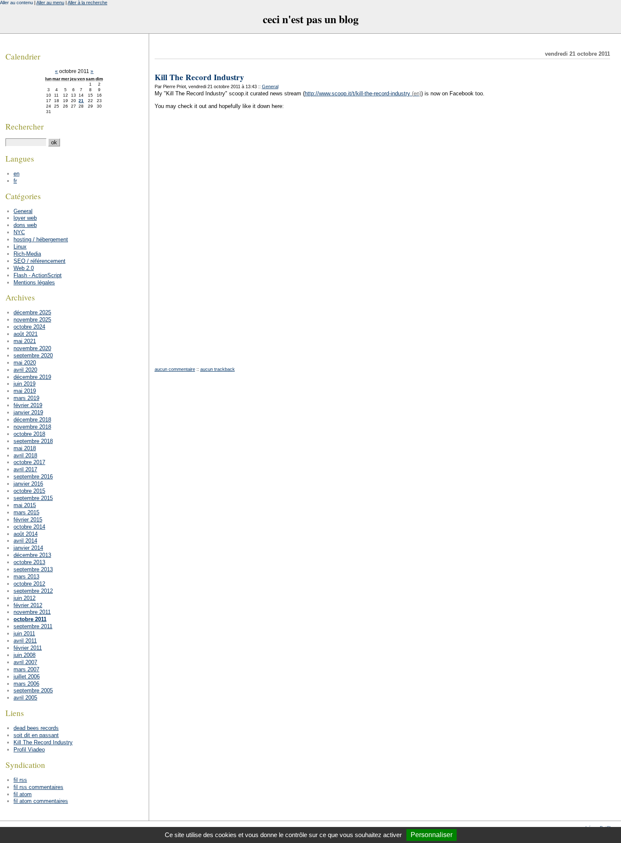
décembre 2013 (32, 555)
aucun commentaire (175, 369)
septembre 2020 (33, 355)
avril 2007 (25, 662)
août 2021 (26, 334)
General (270, 86)
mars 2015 (26, 512)
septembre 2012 (33, 591)
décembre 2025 (32, 312)
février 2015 (28, 519)
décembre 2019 (32, 377)
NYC (19, 232)
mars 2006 (26, 684)
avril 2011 (25, 641)
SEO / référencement (39, 261)
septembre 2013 (33, 569)
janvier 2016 (28, 484)
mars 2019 (26, 398)
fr (15, 181)
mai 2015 (25, 505)
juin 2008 (24, 655)
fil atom (23, 794)
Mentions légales (34, 282)
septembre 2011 (33, 626)
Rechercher (24, 126)
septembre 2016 (33, 476)
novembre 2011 (32, 612)
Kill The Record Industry (199, 77)
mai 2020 (25, 362)
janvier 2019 (28, 412)
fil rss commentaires (38, 787)
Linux (20, 246)
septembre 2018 (33, 441)
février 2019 (28, 405)
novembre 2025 (32, 319)
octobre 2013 (29, 562)
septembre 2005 (33, 690)
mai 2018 (25, 448)
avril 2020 (25, 370)
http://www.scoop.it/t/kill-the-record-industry (357, 93)
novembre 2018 (32, 427)
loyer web (25, 218)
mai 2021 (25, 341)
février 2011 (28, 648)
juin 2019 (24, 384)
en (16, 173)
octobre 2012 (29, 584)
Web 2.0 (24, 268)
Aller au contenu (16, 2)
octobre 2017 (29, 462)
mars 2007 (26, 669)
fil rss (20, 780)
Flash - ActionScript (38, 275)
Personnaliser (431, 834)
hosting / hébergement (41, 239)
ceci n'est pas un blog (311, 19)
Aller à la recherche (87, 2)
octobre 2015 (29, 491)
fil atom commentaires (41, 801)
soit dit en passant (36, 735)
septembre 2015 (33, 498)
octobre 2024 (29, 327)
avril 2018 (25, 455)
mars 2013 (26, 576)
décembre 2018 (32, 419)
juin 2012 (24, 598)
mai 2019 (25, 391)
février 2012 (28, 605)
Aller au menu (50, 2)
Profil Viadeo (29, 749)
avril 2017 (25, 469)
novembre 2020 (32, 348)
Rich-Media (27, 254)
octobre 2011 (30, 619)
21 (81, 100)
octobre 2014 (29, 527)
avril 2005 (25, 697)
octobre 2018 (29, 434)
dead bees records (36, 728)
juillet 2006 (27, 676)
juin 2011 (24, 633)
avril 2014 (25, 541)
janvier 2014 (28, 548)
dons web (25, 225)
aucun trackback (217, 369)
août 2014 (26, 534)
